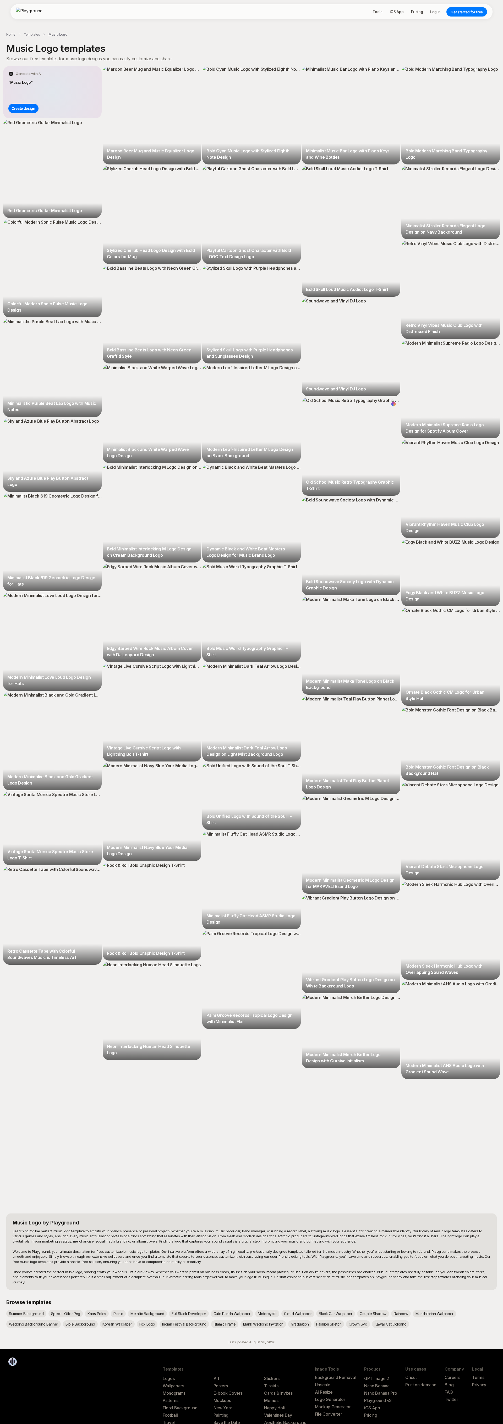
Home (10, 34)
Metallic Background (147, 1313)
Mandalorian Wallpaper (434, 1313)
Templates (32, 34)
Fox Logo (147, 1324)
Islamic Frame (225, 1324)
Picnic (118, 1313)
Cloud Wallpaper (297, 1313)
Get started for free (467, 12)
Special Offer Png (65, 1313)
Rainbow (401, 1313)
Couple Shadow (373, 1313)
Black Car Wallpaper (335, 1313)
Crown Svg (358, 1324)
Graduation (300, 1324)
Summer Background (26, 1313)
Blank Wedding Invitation (263, 1324)
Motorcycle (267, 1313)
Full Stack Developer (189, 1313)
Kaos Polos (97, 1313)
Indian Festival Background (184, 1324)
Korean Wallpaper (117, 1324)
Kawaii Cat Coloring (391, 1324)
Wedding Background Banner (33, 1324)
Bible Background (80, 1324)
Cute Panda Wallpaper (232, 1313)
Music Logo (57, 34)
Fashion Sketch (329, 1324)
